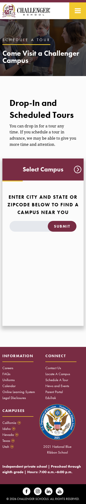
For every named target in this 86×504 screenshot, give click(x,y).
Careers (7, 368)
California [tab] (11, 422)
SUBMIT (62, 226)
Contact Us (53, 368)
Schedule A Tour (56, 380)
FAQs (6, 374)
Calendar (9, 385)
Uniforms (8, 380)
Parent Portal (54, 391)
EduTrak (50, 397)
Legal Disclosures (14, 397)
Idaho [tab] (8, 428)
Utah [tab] (7, 446)
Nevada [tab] (10, 434)
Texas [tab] (8, 440)
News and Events (57, 385)
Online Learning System (18, 391)
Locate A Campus (57, 374)
